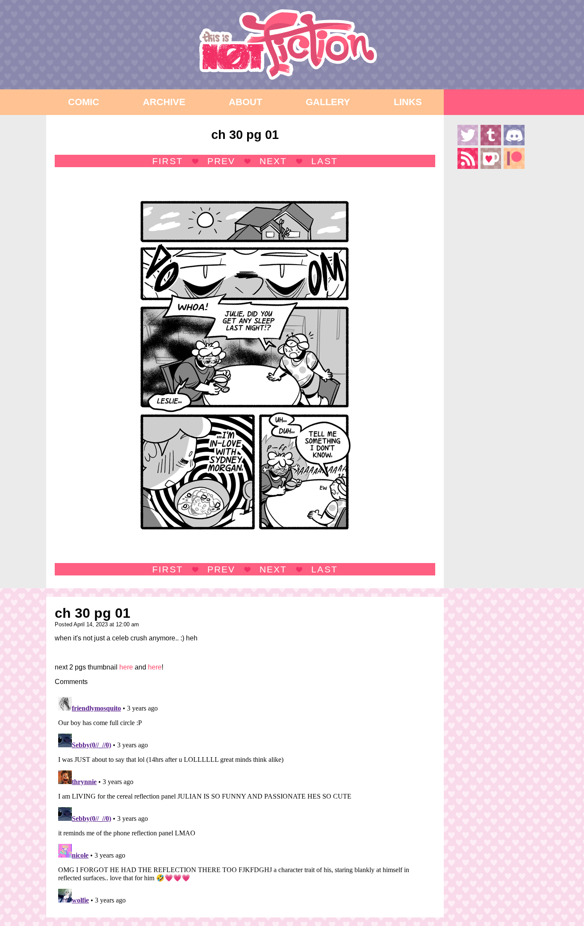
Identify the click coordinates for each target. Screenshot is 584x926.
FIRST (167, 161)
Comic (83, 102)
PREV (221, 161)
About (245, 102)
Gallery (328, 102)
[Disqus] (245, 800)
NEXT (273, 161)
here (126, 667)
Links (408, 102)
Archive (164, 102)
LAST (324, 161)
